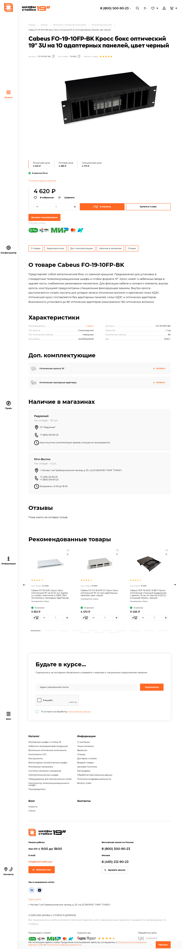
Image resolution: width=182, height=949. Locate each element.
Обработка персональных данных (94, 775)
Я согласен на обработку (66, 711)
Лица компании (85, 746)
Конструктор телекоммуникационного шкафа (48, 784)
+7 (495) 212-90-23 (49, 477)
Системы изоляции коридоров (44, 771)
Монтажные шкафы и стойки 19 (44, 742)
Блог (8, 719)
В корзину (105, 206)
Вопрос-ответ (84, 783)
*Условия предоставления (42, 180)
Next (175, 585)
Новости (33, 806)
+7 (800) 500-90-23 (49, 435)
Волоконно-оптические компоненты (47, 750)
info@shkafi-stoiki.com (40, 861)
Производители (37, 789)
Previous (24, 585)
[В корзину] (36, 618)
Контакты (8, 871)
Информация (86, 736)
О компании (83, 742)
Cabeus (90, 326)
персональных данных (79, 711)
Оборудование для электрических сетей (50, 779)
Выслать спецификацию (44, 217)
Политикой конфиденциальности (64, 944)
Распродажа (83, 771)
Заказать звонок (116, 870)
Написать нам (43, 869)
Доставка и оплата (87, 758)
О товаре (36, 248)
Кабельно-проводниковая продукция (48, 746)
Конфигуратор (8, 253)
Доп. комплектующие (81, 248)
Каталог (8, 97)
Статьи (32, 811)
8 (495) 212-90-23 (115, 862)
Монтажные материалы (40, 766)
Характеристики (55, 248)
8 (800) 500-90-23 (114, 8)
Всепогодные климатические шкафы (47, 762)
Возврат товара (85, 762)
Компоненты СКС (37, 754)
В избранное (47, 197)
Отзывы (132, 248)
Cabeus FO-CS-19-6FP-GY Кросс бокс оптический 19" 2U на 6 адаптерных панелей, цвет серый (99, 593)
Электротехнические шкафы (43, 775)
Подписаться (152, 687)
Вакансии (82, 750)
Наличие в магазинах (110, 248)
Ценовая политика (87, 766)
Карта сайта (34, 899)
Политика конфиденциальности (94, 779)
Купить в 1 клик (148, 206)
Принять (163, 944)
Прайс (8, 408)
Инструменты (35, 758)
